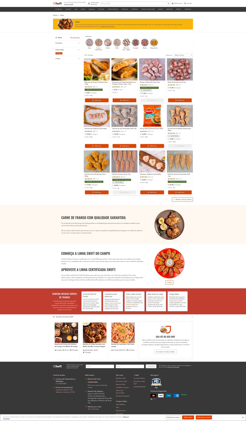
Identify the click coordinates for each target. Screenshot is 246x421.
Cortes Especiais (113, 9)
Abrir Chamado (93, 409)
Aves (76, 9)
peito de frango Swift (91, 299)
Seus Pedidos (120, 404)
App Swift (119, 414)
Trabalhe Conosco (122, 387)
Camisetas (187, 9)
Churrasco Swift (121, 381)
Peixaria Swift (120, 384)
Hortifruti (134, 9)
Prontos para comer (148, 9)
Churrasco (58, 9)
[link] (68, 4)
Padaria (160, 9)
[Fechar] (243, 417)
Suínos (83, 9)
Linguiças (92, 9)
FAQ (117, 407)
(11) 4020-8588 (61, 384)
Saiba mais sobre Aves (108, 26)
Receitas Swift (120, 378)
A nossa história (139, 378)
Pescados (101, 9)
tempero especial (131, 304)
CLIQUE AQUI (93, 382)
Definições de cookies (173, 417)
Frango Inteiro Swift (175, 301)
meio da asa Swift (158, 299)
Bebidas (178, 9)
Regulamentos (121, 411)
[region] (123, 417)
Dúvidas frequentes (122, 396)
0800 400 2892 (99, 394)
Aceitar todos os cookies (204, 417)
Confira (169, 283)
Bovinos (68, 9)
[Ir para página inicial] (57, 3)
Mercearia (169, 9)
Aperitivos (125, 9)
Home (55, 15)
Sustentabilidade (139, 387)
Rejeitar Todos (188, 417)
